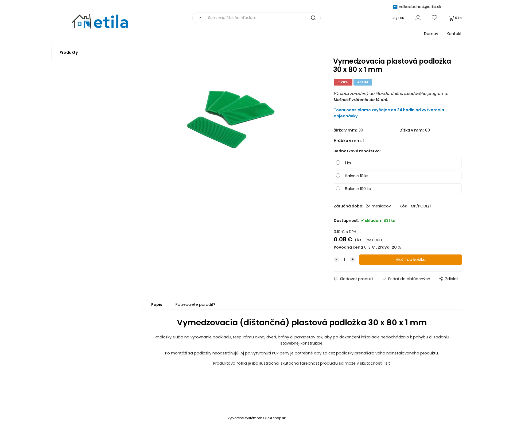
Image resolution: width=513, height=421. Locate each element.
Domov (431, 33)
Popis (156, 304)
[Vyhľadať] (198, 18)
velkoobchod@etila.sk (420, 6)
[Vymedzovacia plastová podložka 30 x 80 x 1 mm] (230, 115)
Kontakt (454, 33)
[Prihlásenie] (418, 17)
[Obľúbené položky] (435, 17)
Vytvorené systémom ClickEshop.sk (256, 418)
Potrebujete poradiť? (195, 304)
